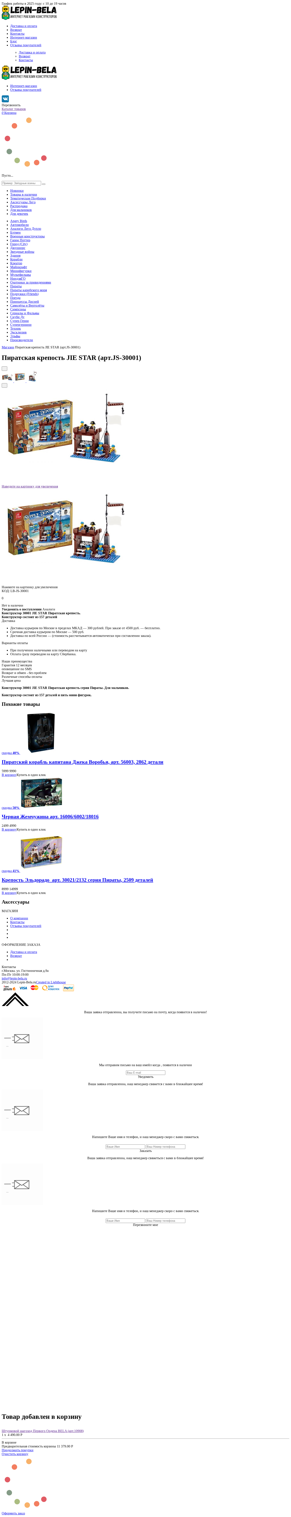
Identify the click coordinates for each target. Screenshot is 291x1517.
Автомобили (19, 225)
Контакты (17, 33)
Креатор (16, 263)
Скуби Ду (17, 317)
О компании (19, 918)
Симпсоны (18, 309)
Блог (13, 41)
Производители (21, 340)
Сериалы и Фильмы (24, 313)
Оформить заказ (13, 1513)
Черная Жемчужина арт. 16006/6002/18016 (50, 816)
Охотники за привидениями (30, 282)
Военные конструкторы (27, 236)
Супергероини (21, 324)
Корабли (16, 259)
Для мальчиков (21, 210)
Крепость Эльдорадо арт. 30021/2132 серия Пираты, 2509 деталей (77, 880)
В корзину (9, 775)
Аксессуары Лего (23, 202)
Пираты (16, 286)
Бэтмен (15, 232)
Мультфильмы (20, 275)
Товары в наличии (23, 194)
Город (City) (18, 244)
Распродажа (18, 206)
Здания (15, 255)
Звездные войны (22, 251)
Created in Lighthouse (51, 982)
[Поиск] (43, 184)
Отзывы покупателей (25, 45)
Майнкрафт (18, 267)
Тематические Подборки (28, 198)
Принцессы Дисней (24, 301)
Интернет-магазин (23, 37)
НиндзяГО (18, 278)
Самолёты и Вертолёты (27, 305)
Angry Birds (18, 221)
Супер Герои (19, 321)
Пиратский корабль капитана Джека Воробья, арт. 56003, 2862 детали (82, 762)
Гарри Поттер (20, 240)
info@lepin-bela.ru (14, 978)
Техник (15, 328)
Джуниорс (17, 248)
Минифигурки (21, 271)
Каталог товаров (14, 109)
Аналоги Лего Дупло (25, 228)
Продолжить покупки (17, 1450)
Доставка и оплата (23, 26)
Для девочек (19, 213)
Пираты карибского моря (28, 290)
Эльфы (15, 336)
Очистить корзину (15, 1454)
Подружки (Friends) (24, 294)
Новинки (17, 190)
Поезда (15, 298)
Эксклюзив (18, 332)
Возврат (16, 30)
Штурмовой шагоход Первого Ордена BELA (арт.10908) (43, 1431)
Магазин (8, 347)
